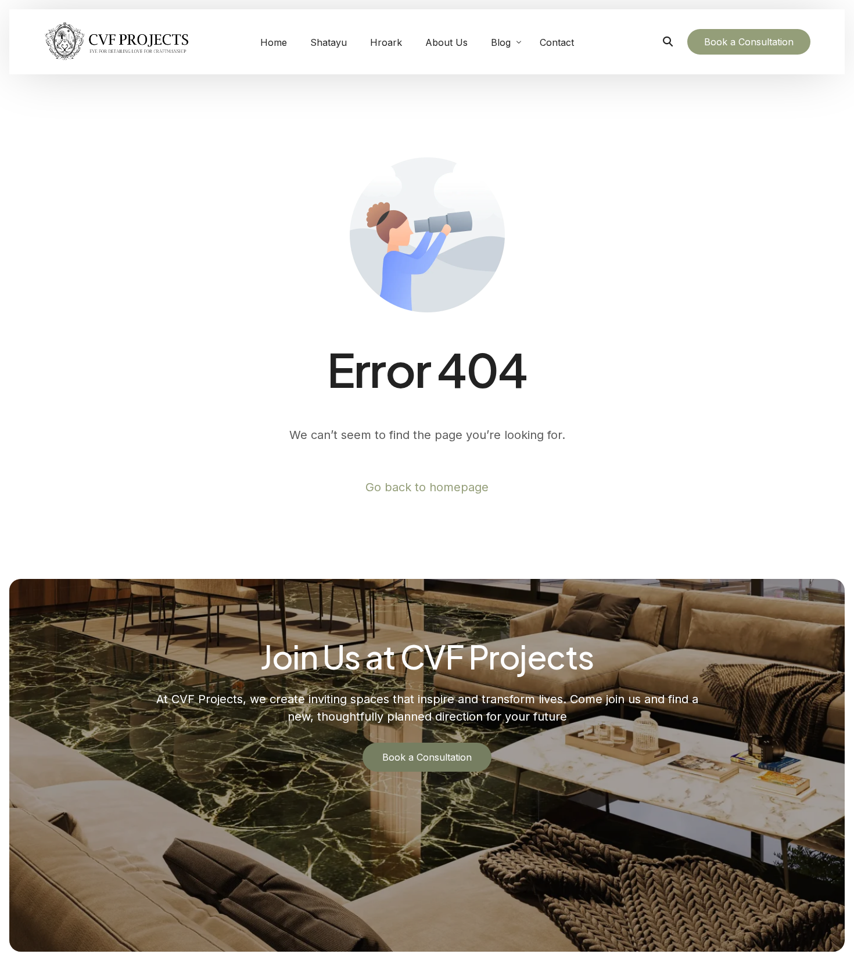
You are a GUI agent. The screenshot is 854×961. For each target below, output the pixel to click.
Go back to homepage (427, 487)
